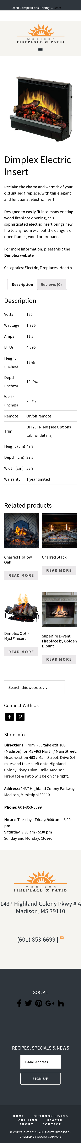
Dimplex (11, 255)
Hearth (65, 267)
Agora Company (49, 1136)
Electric (31, 267)
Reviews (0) (51, 284)
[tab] (22, 284)
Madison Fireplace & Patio (40, 34)
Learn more (58, 8)
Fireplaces (49, 267)
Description (22, 284)
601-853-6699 (30, 807)
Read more (21, 575)
